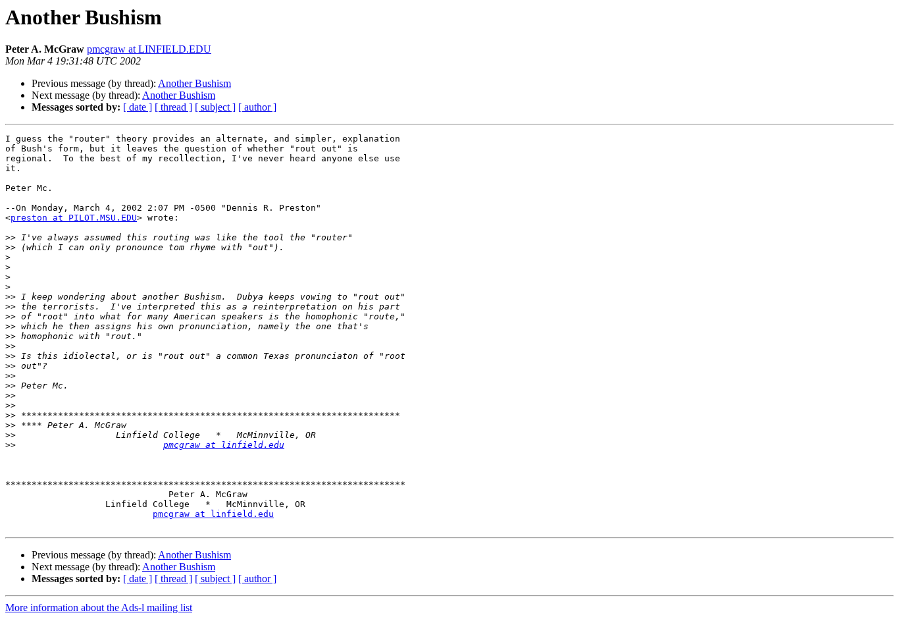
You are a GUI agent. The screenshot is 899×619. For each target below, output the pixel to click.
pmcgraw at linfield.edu (223, 445)
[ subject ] (215, 107)
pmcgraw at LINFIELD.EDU (149, 49)
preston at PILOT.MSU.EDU (74, 218)
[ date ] (137, 107)
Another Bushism (194, 83)
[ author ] (257, 107)
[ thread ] (173, 107)
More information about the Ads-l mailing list (98, 607)
